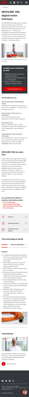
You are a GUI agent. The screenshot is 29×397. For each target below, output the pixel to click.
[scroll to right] (27, 245)
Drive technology (8, 208)
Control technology (9, 202)
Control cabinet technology (11, 204)
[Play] (3, 364)
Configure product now (14, 89)
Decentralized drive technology (12, 206)
